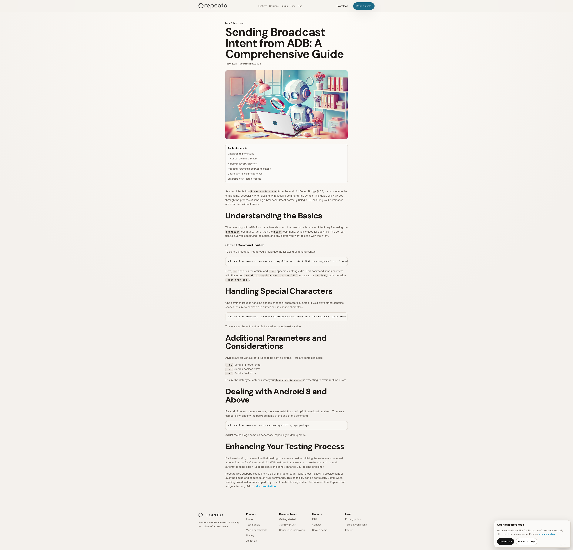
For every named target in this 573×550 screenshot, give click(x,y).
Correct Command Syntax (243, 158)
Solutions (274, 6)
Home (249, 519)
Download (342, 5)
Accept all (506, 541)
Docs (292, 6)
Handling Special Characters (242, 163)
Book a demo (363, 5)
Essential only (526, 541)
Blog (300, 6)
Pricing (284, 6)
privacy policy (547, 534)
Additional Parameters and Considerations (249, 168)
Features (262, 6)
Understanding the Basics (241, 153)
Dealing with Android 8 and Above (245, 173)
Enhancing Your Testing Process (244, 178)
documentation (266, 486)
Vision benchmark (256, 530)
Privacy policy (353, 519)
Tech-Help (238, 23)
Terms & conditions (356, 524)
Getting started (287, 519)
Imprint (349, 530)
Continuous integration (292, 530)
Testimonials (253, 524)
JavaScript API (287, 524)
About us (251, 540)
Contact (316, 524)
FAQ (314, 519)
